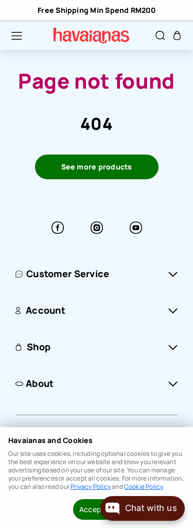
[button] (11, 36)
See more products (96, 167)
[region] (96, 10)
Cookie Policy (143, 486)
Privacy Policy (91, 486)
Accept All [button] (96, 509)
